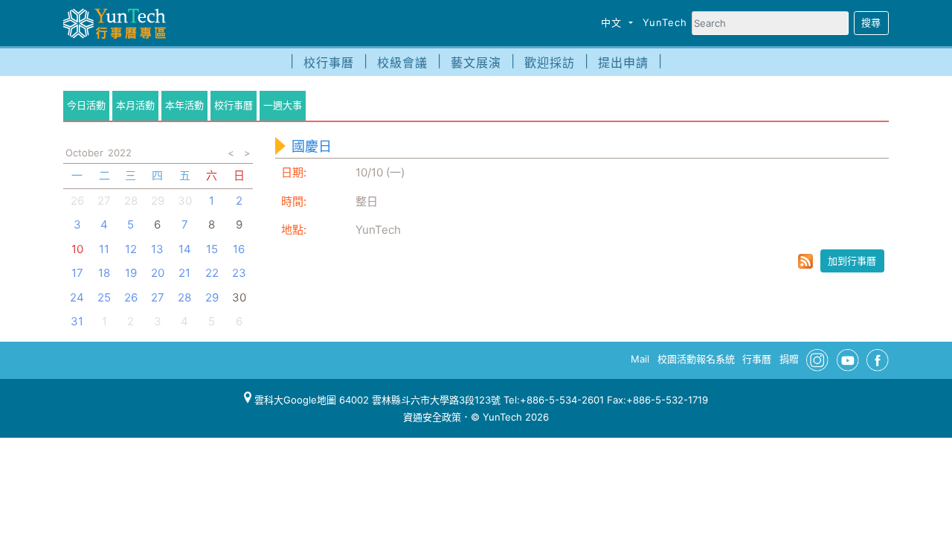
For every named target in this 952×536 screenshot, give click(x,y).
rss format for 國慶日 (805, 261)
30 (185, 201)
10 (77, 249)
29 (157, 201)
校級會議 (402, 62)
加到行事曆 (852, 261)
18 (104, 273)
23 (239, 273)
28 (131, 201)
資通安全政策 (432, 417)
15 (212, 249)
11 (104, 249)
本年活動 (184, 105)
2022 (120, 153)
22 (212, 273)
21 (184, 273)
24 (77, 297)
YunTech (665, 22)
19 (131, 273)
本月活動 (135, 105)
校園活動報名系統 (696, 359)
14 (184, 249)
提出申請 (623, 62)
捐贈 (789, 359)
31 (77, 321)
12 (131, 249)
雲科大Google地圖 (293, 400)
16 (239, 249)
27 (104, 201)
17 (77, 273)
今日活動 (86, 105)
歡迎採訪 (549, 62)
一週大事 (282, 105)
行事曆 (756, 359)
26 (77, 201)
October (84, 153)
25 (104, 297)
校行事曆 (328, 62)
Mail (640, 359)
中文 (613, 22)
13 (157, 249)
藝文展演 (476, 62)
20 (157, 273)
